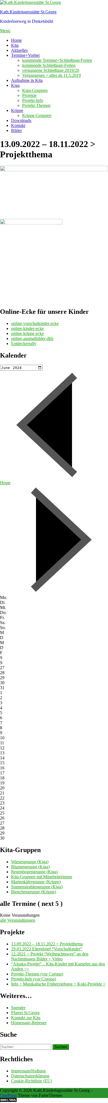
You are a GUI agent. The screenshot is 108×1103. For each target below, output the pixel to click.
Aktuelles (19, 50)
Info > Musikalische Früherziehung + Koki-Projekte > (58, 984)
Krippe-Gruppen (36, 115)
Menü (5, 30)
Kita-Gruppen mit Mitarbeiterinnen (41, 876)
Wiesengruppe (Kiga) (29, 861)
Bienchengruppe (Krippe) (33, 891)
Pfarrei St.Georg (25, 1012)
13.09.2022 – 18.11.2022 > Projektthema (47, 943)
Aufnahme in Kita (27, 80)
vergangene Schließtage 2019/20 (50, 70)
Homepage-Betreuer (29, 1022)
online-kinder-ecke (27, 328)
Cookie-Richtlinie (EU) (31, 1080)
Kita (15, 45)
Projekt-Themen (36, 105)
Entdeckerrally (24, 343)
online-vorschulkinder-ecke (35, 323)
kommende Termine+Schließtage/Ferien (57, 60)
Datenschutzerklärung (30, 1075)
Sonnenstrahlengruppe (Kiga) (37, 886)
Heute (5, 482)
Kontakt (18, 125)
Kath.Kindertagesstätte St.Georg (28, 11)
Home (16, 40)
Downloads (21, 120)
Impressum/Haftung (28, 1070)
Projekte (29, 95)
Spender (18, 1007)
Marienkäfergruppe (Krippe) (36, 881)
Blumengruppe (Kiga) (30, 866)
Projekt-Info (32, 100)
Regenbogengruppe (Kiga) (34, 871)
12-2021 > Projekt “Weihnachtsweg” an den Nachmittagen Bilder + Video (49, 956)
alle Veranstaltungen (17, 920)
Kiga (15, 85)
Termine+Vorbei (25, 55)
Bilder (16, 130)
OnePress (8, 1095)
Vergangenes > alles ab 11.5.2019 (51, 75)
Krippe (17, 110)
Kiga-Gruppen (35, 90)
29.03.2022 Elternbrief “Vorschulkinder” (46, 949)
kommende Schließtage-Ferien (48, 65)
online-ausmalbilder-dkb (32, 338)
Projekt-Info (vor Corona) (33, 979)
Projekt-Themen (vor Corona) (37, 974)
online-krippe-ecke (27, 333)
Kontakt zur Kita (25, 1017)
